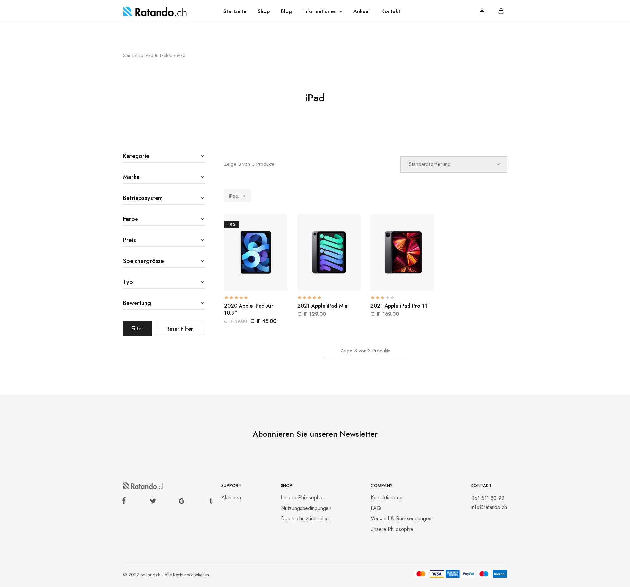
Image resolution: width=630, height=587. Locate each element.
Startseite (234, 11)
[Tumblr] (209, 502)
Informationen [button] (320, 11)
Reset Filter (179, 329)
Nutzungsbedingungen (306, 508)
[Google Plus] (182, 502)
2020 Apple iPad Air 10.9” (248, 309)
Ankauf (361, 11)
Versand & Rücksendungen (401, 518)
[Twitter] (152, 502)
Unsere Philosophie (302, 497)
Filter (137, 328)
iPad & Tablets (158, 55)
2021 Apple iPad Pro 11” (400, 306)
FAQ (376, 508)
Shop (264, 11)
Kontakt (390, 11)
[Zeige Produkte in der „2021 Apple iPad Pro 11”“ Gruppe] (385, 280)
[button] (239, 280)
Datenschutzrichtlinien (305, 518)
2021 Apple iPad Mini (323, 306)
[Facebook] (125, 502)
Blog (286, 11)
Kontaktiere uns (388, 497)
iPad (233, 196)
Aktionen (231, 497)
